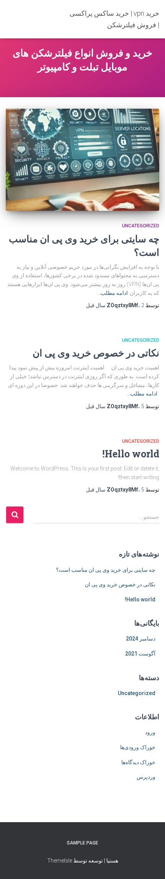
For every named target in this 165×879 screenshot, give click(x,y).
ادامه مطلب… (112, 293)
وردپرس (146, 777)
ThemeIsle (59, 860)
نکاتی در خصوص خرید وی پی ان (96, 352)
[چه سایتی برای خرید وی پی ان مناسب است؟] (82, 160)
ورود (150, 732)
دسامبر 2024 (140, 639)
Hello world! (130, 453)
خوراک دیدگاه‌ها (138, 762)
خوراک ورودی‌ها (137, 747)
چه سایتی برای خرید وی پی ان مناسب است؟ (105, 570)
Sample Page (82, 843)
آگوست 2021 (140, 654)
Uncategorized (140, 225)
